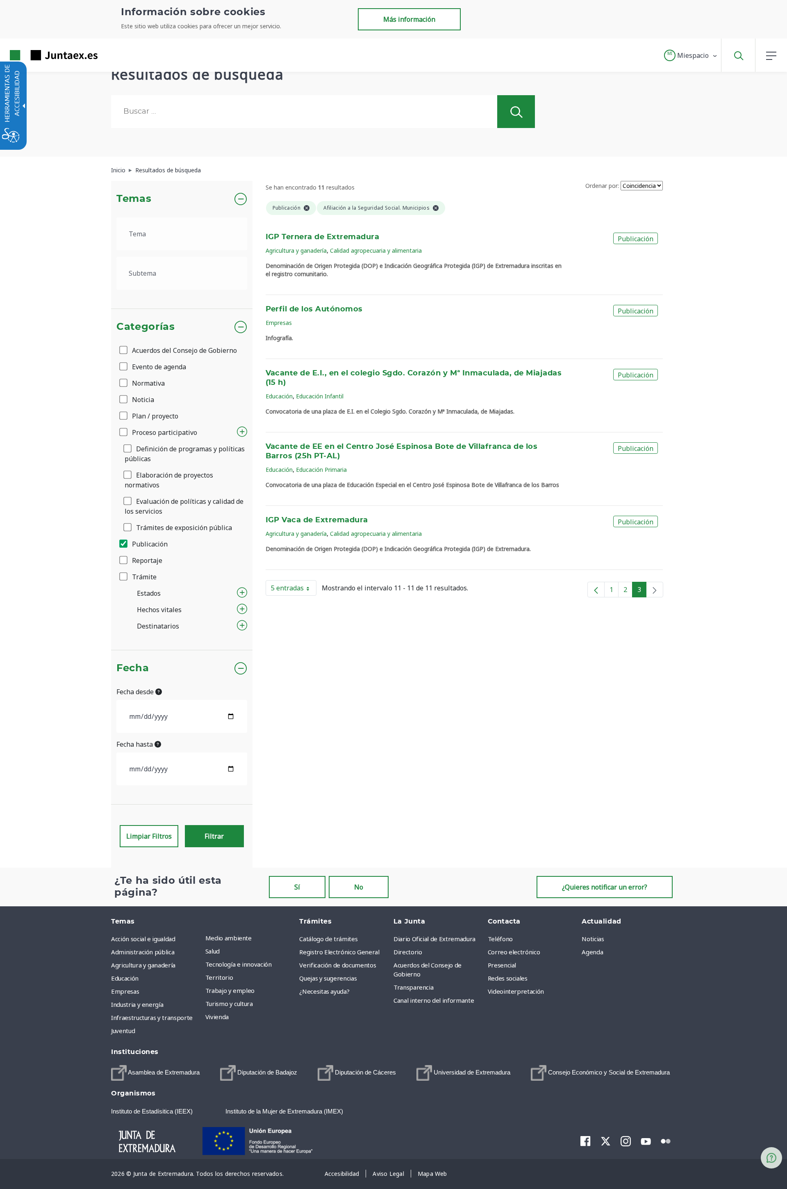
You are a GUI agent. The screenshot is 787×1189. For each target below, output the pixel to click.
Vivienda (217, 1017)
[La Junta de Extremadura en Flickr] (666, 1140)
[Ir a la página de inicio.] (39, 55)
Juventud (123, 1031)
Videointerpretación (516, 991)
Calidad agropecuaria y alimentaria (376, 250)
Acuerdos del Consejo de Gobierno (183, 350)
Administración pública (142, 952)
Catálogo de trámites (328, 939)
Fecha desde (135, 691)
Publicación (149, 544)
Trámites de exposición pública (183, 527)
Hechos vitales (159, 609)
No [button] (358, 887)
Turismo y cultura (229, 1003)
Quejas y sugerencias (328, 978)
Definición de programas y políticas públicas (185, 453)
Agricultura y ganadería (296, 250)
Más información (409, 19)
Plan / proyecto (154, 416)
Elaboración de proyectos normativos (169, 480)
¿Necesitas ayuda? (324, 991)
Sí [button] (297, 887)
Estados (149, 593)
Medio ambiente (228, 938)
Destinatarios (158, 626)
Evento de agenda (158, 366)
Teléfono (500, 939)
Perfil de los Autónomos (314, 309)
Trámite (143, 576)
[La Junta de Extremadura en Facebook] (585, 1141)
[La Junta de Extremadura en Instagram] (626, 1141)
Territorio (219, 977)
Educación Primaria (321, 469)
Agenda (592, 952)
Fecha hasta (135, 744)
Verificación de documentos (337, 965)
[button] (691, 55)
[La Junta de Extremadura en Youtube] (646, 1140)
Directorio (408, 952)
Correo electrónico (514, 952)
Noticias (593, 939)
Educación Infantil (319, 396)
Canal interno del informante (434, 1000)
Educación (279, 396)
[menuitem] (250, 937)
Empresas (279, 323)
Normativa (147, 383)
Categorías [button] (145, 327)
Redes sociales (508, 978)
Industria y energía (137, 1004)
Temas (133, 199)
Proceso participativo (163, 432)
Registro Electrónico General (339, 952)
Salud (212, 951)
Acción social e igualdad (143, 939)
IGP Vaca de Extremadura (317, 520)
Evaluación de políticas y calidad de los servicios (184, 506)
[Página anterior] (596, 589)
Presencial (502, 965)
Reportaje (146, 560)
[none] (654, 589)
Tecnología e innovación (238, 964)
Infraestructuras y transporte (152, 1017)
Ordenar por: (602, 186)
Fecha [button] (132, 668)
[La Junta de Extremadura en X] (606, 1141)
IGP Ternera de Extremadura (323, 237)
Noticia (142, 399)
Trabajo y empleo (230, 990)
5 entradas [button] (293, 589)
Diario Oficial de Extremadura (434, 939)
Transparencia (413, 987)
